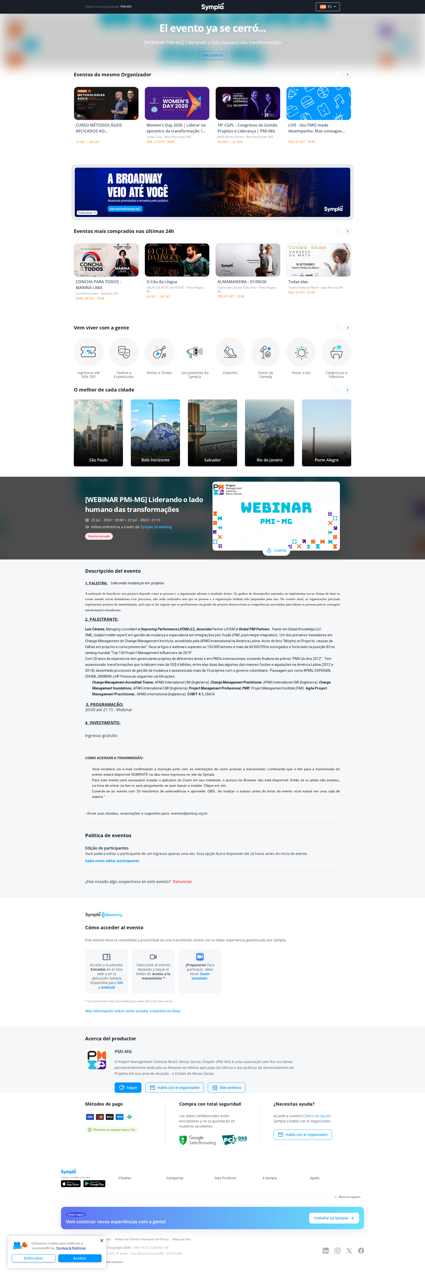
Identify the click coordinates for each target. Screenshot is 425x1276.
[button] (20, 1246)
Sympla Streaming (156, 526)
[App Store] (71, 1183)
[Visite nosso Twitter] (349, 1251)
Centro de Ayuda (317, 1115)
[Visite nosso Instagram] (337, 1251)
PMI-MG (126, 6)
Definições (33, 1258)
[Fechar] (101, 1240)
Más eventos (230, 1087)
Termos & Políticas (71, 1248)
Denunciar (182, 881)
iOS (120, 982)
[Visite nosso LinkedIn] (326, 1251)
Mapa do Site (182, 1239)
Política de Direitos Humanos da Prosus (142, 1239)
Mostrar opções (350, 1197)
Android (108, 987)
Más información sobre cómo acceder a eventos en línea (132, 1011)
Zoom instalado (201, 976)
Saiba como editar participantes (112, 860)
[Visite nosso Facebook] (361, 1251)
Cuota (280, 550)
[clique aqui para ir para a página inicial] (212, 7)
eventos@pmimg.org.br (189, 813)
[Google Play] (94, 1183)
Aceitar (79, 1258)
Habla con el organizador (178, 1087)
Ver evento (212, 55)
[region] (57, 1252)
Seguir (132, 1087)
